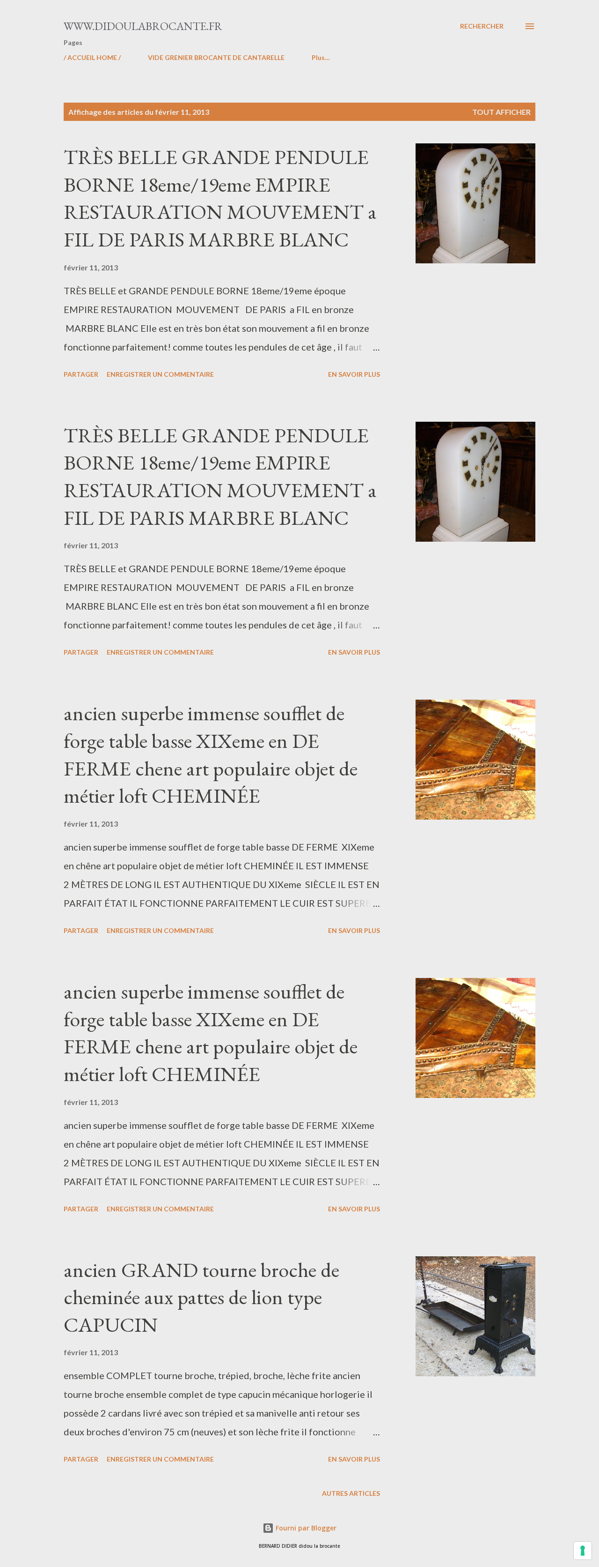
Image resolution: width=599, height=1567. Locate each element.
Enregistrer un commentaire (160, 374)
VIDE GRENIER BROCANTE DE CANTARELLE (216, 57)
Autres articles (351, 1493)
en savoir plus (354, 374)
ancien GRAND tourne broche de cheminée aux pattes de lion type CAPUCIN (201, 1297)
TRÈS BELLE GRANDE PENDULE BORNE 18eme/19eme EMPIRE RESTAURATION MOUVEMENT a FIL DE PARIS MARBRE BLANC (220, 198)
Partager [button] (81, 374)
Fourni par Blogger (305, 1527)
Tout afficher (501, 111)
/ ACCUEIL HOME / (92, 57)
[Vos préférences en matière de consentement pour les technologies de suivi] (583, 1551)
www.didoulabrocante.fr (143, 26)
